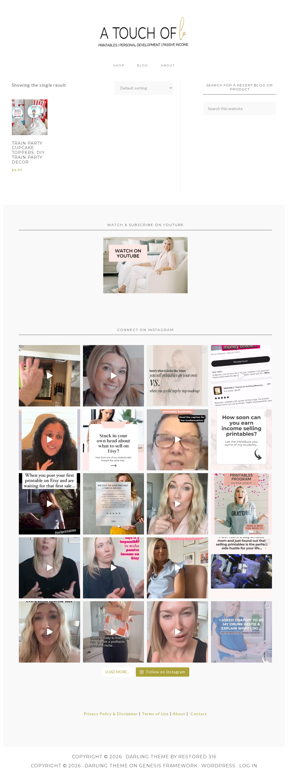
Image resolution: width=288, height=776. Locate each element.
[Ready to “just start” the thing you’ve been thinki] (113, 375)
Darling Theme (106, 765)
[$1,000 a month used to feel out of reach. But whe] (177, 568)
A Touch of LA (144, 29)
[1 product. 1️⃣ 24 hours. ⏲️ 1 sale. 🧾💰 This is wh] (177, 632)
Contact (198, 713)
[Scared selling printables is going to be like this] (49, 504)
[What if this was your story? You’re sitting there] (113, 504)
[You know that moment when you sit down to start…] (113, 440)
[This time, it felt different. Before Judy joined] (177, 440)
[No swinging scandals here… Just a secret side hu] (241, 568)
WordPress (218, 765)
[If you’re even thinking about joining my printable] (49, 440)
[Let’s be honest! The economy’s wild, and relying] (49, 632)
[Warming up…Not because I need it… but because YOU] (113, 632)
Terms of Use (155, 713)
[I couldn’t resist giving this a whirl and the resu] (241, 632)
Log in (248, 765)
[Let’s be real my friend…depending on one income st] (177, 504)
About (179, 713)
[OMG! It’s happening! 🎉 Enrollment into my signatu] (241, 504)
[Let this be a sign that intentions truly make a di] (49, 375)
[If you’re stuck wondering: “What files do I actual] (49, 568)
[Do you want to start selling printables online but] (241, 375)
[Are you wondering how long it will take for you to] (241, 440)
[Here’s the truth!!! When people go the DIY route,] (177, 375)
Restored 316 (197, 756)
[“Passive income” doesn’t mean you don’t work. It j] (113, 568)
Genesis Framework (168, 765)
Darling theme (147, 756)
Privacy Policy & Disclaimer (111, 713)
